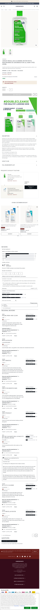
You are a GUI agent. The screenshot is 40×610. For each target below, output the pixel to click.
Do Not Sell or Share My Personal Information (19, 571)
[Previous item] (2, 221)
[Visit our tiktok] (27, 556)
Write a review (14, 70)
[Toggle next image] (37, 29)
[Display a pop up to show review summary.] (9, 229)
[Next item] (37, 221)
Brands (6, 9)
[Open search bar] (4, 6)
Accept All (27, 607)
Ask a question (20, 70)
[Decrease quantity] (4, 89)
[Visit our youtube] (25, 556)
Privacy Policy (16, 605)
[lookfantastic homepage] (20, 6)
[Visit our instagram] (22, 556)
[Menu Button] (1, 6)
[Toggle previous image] (2, 29)
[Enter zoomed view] (36, 45)
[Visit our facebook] (17, 556)
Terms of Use (22, 605)
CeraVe (10, 9)
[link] (34, 6)
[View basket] (37, 6)
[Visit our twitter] (20, 556)
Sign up (35, 551)
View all (35, 76)
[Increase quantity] (10, 89)
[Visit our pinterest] (30, 556)
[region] (19, 601)
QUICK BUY (10, 233)
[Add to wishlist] (35, 94)
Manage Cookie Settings (5, 607)
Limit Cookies (34, 607)
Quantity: (4, 87)
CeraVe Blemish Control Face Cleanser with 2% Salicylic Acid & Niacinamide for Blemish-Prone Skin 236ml (29, 226)
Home (2, 9)
